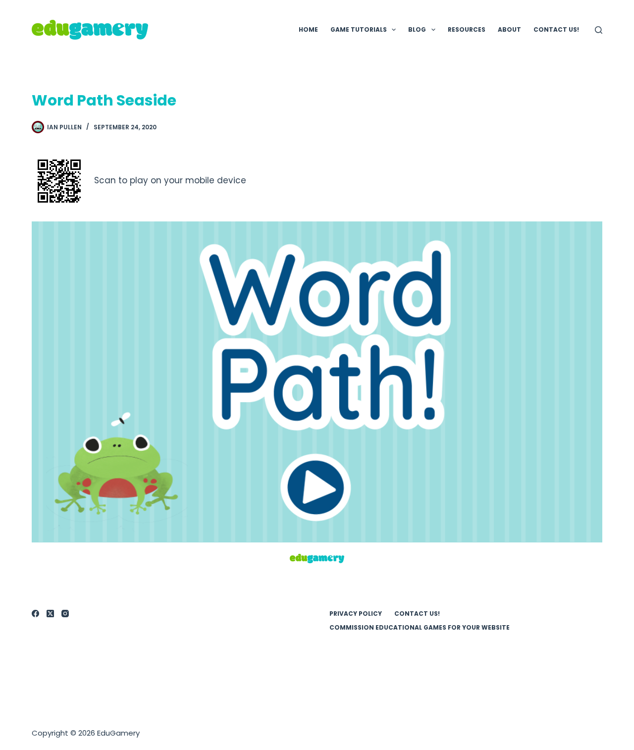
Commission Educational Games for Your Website (419, 628)
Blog (417, 29)
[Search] (598, 30)
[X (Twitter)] (50, 613)
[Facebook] (35, 613)
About (509, 29)
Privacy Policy (355, 614)
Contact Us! (556, 29)
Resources (466, 29)
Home (308, 29)
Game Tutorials (358, 29)
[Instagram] (65, 613)
